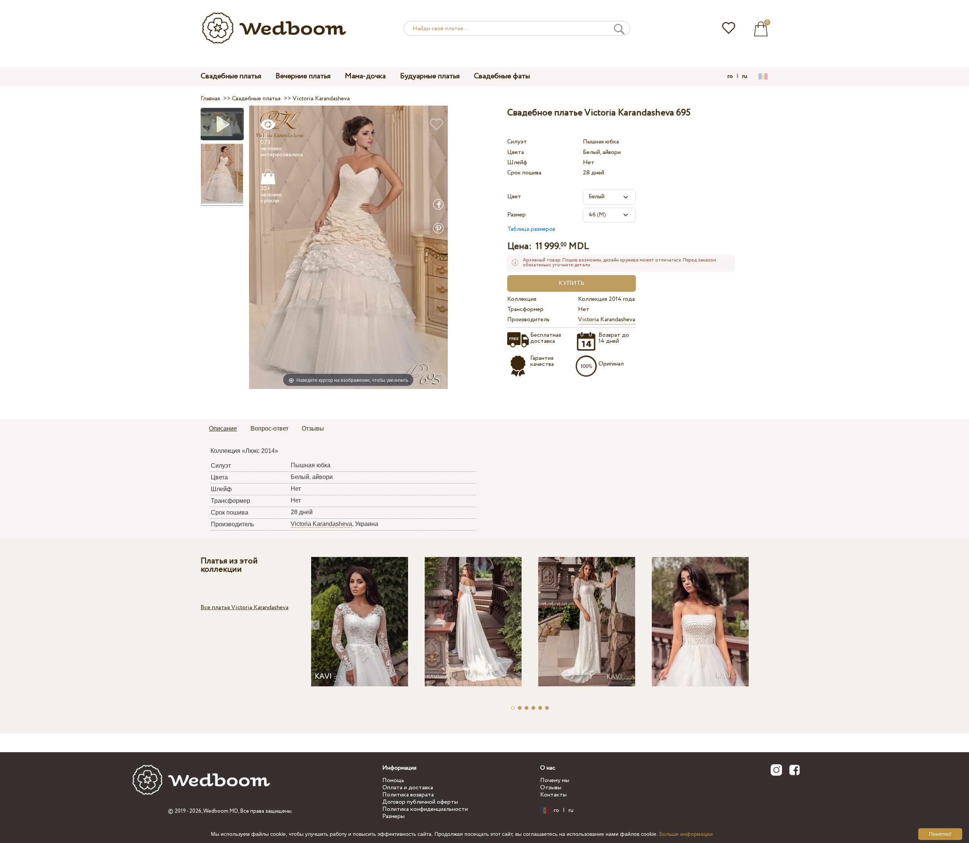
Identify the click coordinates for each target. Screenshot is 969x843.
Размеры (393, 816)
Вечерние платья (303, 76)
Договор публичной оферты (420, 802)
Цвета (515, 152)
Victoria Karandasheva (606, 319)
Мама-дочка (365, 76)
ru (744, 76)
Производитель (528, 319)
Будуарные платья (430, 76)
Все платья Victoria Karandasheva (244, 607)
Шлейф (517, 162)
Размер (516, 214)
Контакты (553, 794)
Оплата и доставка (407, 787)
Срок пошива (524, 172)
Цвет (514, 196)
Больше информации (686, 834)
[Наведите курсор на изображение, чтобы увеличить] (348, 247)
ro (730, 76)
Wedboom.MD (220, 811)
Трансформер (525, 309)
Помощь (393, 780)
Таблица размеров (531, 229)
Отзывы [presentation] (313, 428)
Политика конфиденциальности (425, 809)
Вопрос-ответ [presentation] (269, 428)
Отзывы (550, 787)
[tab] (223, 429)
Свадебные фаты (502, 76)
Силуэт (517, 141)
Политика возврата (408, 794)
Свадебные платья (231, 76)
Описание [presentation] (223, 428)
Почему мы (554, 780)
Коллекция (521, 299)
